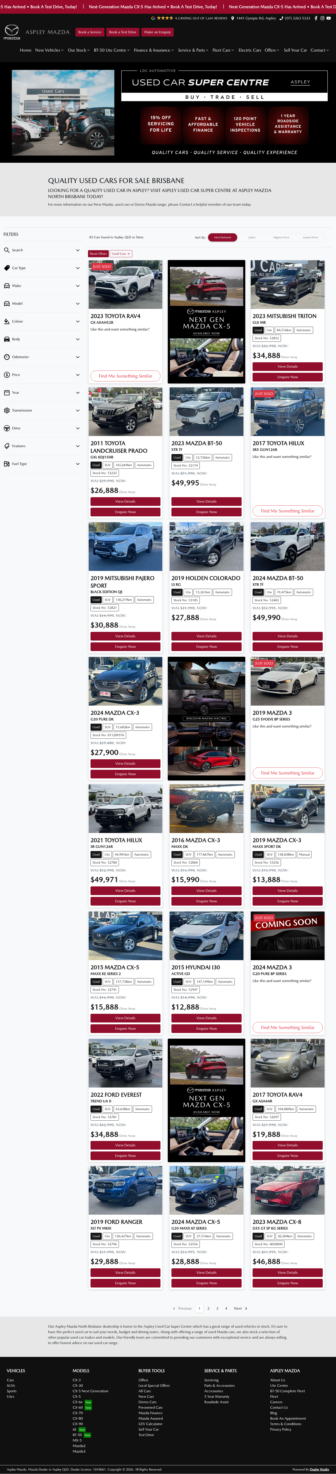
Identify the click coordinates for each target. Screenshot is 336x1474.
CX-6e (78, 1402)
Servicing (211, 1380)
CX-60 (78, 1407)
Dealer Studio (319, 1469)
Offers (270, 50)
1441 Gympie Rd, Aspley (256, 18)
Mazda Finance (151, 1413)
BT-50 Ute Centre (110, 50)
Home (26, 50)
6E (75, 1429)
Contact (318, 50)
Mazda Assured (151, 1418)
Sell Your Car (295, 50)
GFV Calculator (150, 1424)
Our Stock (77, 50)
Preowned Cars (151, 1407)
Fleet (274, 1396)
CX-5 (77, 1396)
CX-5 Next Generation (90, 1391)
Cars (10, 1380)
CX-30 (78, 1385)
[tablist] (266, 237)
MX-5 (77, 1440)
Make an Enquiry (157, 32)
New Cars (146, 1396)
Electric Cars (250, 50)
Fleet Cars (221, 50)
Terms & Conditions (285, 1424)
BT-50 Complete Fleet (287, 1391)
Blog (273, 1413)
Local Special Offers (154, 1385)
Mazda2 (79, 1446)
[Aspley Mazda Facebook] (317, 18)
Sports (11, 1391)
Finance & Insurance (152, 50)
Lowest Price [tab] (310, 237)
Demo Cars (147, 1402)
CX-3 (77, 1380)
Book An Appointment (288, 1418)
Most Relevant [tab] (222, 237)
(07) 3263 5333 (297, 18)
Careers (276, 1402)
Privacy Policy (280, 1429)
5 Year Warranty (216, 1396)
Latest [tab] (251, 237)
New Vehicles (47, 50)
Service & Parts (191, 50)
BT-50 (77, 1435)
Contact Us (279, 1407)
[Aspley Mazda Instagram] (323, 18)
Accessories (213, 1391)
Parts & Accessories (219, 1385)
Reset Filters (98, 253)
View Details (288, 366)
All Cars (145, 1391)
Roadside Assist (216, 1402)
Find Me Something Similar (125, 376)
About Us (277, 1380)
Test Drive (146, 1435)
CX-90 (78, 1424)
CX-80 (78, 1418)
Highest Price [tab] (281, 237)
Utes (10, 1396)
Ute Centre (279, 1385)
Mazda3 (79, 1451)
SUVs (11, 1385)
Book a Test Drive (122, 32)
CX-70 (78, 1413)
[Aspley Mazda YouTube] (329, 18)
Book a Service (89, 32)
